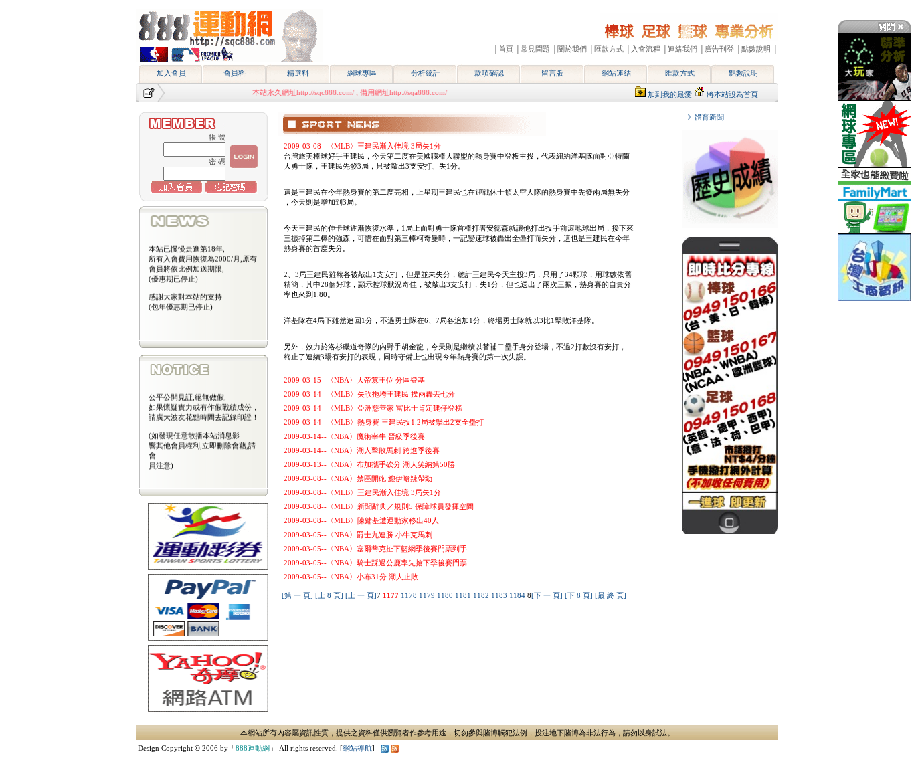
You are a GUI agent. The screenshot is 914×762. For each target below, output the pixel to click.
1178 (410, 595)
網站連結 (616, 73)
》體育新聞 (702, 117)
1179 (428, 595)
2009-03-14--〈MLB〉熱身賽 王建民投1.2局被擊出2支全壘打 (384, 422)
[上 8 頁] (329, 595)
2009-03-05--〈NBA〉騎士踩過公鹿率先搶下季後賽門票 (375, 563)
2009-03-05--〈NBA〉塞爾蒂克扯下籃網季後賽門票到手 (375, 549)
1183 (500, 595)
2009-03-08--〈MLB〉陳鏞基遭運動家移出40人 (361, 520)
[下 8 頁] (579, 595)
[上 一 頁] (361, 595)
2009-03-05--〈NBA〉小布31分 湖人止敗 (351, 577)
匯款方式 (680, 73)
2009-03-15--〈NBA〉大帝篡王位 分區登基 (354, 380)
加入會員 (171, 73)
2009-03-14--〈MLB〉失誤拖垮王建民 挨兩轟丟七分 (369, 394)
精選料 (298, 73)
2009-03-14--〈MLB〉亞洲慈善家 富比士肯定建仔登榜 (373, 408)
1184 (518, 595)
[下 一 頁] (547, 595)
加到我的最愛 (670, 94)
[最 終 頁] (610, 595)
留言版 (552, 73)
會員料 (234, 73)
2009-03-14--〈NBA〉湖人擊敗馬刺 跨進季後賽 (362, 450)
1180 (446, 595)
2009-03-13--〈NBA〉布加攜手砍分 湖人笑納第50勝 (369, 464)
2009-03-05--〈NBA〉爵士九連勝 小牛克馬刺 (358, 535)
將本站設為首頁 (732, 94)
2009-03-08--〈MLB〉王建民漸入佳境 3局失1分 (362, 146)
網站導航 (357, 748)
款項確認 (489, 73)
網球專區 (362, 73)
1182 (482, 595)
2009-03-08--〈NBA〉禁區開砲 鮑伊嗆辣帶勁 (358, 478)
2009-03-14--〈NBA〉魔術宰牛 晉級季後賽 (354, 436)
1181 (464, 595)
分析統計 (425, 73)
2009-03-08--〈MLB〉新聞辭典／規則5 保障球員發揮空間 (379, 506)
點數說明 (743, 73)
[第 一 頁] (297, 595)
